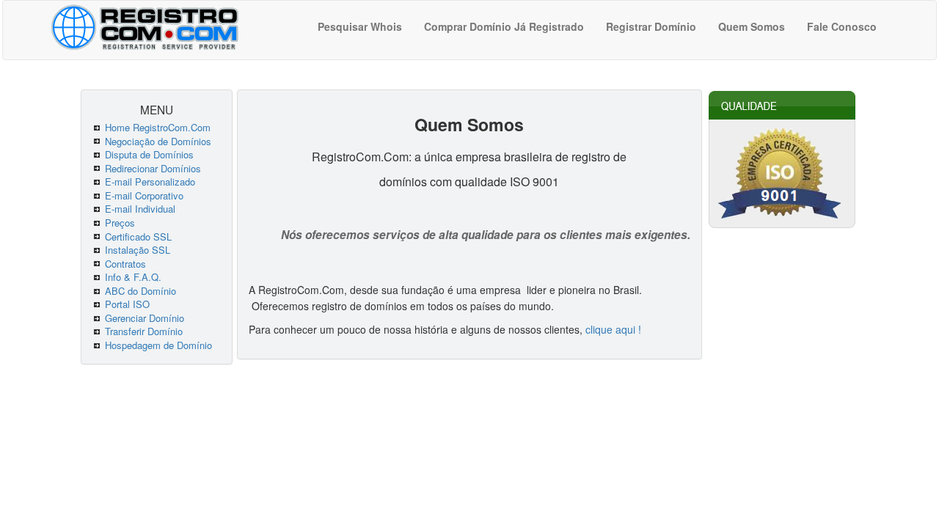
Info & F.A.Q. (133, 277)
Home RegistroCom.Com (158, 127)
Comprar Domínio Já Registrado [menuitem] (504, 26)
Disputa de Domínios (149, 154)
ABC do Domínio (140, 291)
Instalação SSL (137, 250)
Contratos (125, 264)
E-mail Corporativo (144, 195)
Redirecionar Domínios (153, 168)
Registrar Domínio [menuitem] (651, 26)
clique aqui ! (613, 329)
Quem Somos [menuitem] (751, 26)
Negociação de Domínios (158, 141)
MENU (156, 109)
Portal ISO (127, 304)
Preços (120, 223)
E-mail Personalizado (150, 181)
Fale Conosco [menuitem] (842, 26)
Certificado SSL (138, 236)
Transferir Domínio (144, 331)
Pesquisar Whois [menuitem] (360, 26)
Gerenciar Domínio (144, 318)
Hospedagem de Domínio (158, 345)
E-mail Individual (140, 209)
